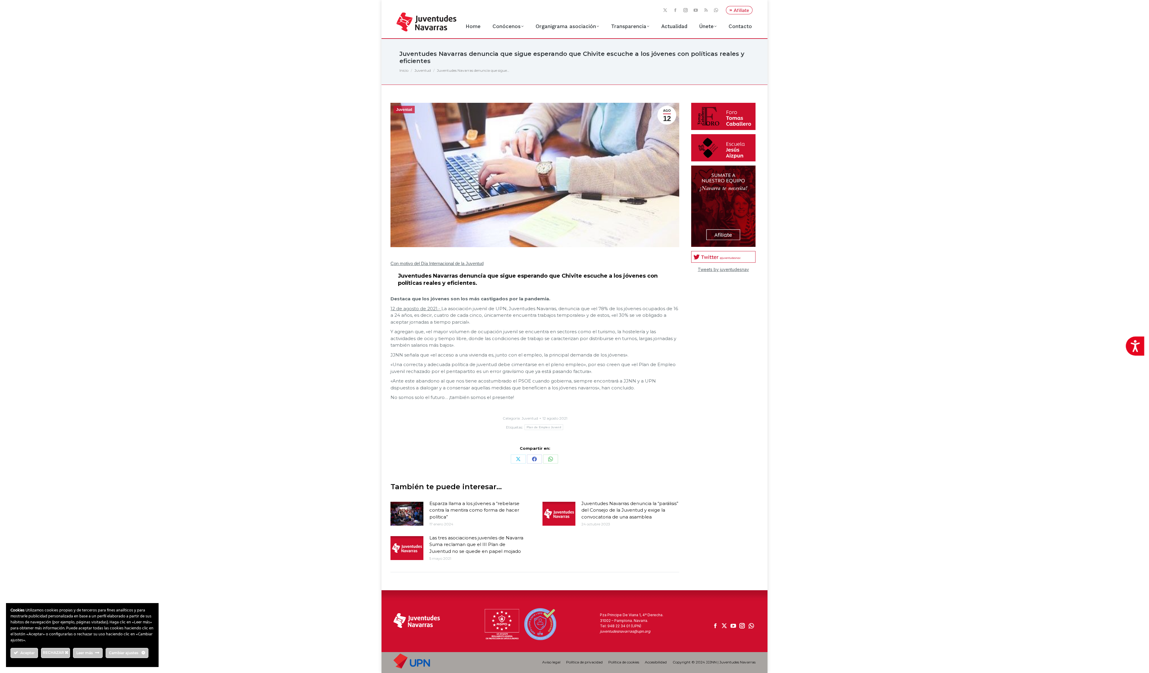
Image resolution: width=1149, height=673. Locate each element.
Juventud (404, 110)
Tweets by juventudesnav (723, 269)
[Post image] (406, 514)
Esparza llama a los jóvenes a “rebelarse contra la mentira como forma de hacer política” (474, 510)
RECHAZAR (54, 652)
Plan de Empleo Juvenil (544, 427)
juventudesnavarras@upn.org (625, 631)
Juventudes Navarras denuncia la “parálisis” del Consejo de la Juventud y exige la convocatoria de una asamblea (629, 510)
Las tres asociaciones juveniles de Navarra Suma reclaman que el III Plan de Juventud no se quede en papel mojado (476, 544)
